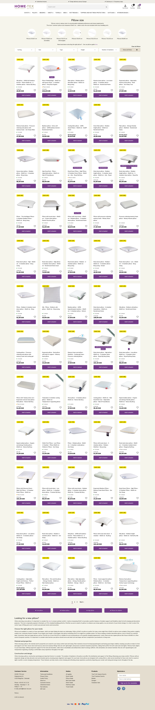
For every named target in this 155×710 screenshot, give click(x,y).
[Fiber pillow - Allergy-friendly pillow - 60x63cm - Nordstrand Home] (129, 113)
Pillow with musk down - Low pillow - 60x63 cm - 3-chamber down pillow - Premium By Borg (51, 490)
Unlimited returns (45, 685)
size (50, 621)
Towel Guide (69, 687)
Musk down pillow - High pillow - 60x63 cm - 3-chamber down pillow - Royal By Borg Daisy (102, 354)
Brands (94, 678)
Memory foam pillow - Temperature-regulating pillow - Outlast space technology (128, 581)
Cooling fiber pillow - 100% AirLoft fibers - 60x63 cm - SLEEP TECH (77, 128)
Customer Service (45, 683)
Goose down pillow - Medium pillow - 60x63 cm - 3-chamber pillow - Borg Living (25, 173)
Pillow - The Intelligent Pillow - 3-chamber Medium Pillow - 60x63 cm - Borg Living (25, 218)
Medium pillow (65, 610)
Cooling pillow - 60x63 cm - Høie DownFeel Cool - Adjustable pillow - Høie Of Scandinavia (102, 400)
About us (42, 680)
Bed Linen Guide (70, 680)
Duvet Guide (69, 676)
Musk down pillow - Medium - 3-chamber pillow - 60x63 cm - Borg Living (77, 264)
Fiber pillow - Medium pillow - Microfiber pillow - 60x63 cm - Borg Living (76, 82)
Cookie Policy (44, 678)
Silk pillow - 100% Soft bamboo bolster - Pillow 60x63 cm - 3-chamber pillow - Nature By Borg (77, 535)
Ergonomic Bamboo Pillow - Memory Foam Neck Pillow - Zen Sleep (102, 490)
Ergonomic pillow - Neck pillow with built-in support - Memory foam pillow (51, 354)
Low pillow (40, 610)
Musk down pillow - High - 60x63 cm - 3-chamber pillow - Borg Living (25, 264)
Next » (82, 602)
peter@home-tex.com (25, 689)
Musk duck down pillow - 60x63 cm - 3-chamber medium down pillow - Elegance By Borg (128, 445)
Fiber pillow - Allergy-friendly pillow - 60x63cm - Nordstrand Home (128, 128)
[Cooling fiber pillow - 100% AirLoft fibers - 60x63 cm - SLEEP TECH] (77, 113)
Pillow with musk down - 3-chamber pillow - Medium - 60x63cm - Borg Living (101, 445)
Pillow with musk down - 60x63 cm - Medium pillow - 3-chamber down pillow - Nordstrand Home (77, 218)
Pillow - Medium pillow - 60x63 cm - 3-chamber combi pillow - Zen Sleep (77, 445)
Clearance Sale (96, 683)
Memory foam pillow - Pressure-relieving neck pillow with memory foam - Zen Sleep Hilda (25, 128)
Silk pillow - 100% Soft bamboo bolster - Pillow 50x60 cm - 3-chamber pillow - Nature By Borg (25, 82)
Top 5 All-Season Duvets (99, 674)
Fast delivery (44, 687)
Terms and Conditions (46, 674)
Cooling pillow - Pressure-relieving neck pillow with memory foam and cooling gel (25, 354)
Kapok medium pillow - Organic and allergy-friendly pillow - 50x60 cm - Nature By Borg (128, 400)
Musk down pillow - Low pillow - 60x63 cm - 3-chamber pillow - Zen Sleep (25, 535)
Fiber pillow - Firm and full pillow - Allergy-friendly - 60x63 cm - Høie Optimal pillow (51, 581)
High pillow (91, 610)
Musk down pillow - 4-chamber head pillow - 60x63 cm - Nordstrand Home (102, 309)
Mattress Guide (70, 685)
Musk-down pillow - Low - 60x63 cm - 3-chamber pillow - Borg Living (128, 264)
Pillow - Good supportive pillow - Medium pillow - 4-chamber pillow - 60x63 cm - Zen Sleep (103, 581)
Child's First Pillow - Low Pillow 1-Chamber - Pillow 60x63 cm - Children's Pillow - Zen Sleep (51, 445)
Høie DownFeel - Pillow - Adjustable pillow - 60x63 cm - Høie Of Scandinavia (51, 173)
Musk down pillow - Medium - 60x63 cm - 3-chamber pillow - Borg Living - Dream (102, 264)
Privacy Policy (44, 676)
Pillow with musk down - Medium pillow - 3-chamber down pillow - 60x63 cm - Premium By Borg (77, 490)
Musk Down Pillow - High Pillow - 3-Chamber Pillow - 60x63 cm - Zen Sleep (128, 490)
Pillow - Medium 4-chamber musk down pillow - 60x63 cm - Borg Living (26, 309)
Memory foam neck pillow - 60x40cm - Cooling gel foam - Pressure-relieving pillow (76, 354)
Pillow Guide (69, 678)
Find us (16, 693)
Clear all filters (136, 46)
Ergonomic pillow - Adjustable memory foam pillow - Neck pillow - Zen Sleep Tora (128, 82)
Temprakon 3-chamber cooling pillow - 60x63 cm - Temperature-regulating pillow (51, 400)
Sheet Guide (69, 683)
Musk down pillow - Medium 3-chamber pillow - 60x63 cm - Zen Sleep (51, 535)
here (96, 44)
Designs (94, 680)
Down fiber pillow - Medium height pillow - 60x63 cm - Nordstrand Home (101, 128)
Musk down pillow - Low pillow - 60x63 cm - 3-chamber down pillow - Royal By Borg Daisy (128, 354)
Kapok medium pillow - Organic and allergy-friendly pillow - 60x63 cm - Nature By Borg (25, 445)
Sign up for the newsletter (129, 683)
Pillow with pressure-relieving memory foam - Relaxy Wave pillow (102, 218)
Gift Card (42, 689)
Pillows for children (116, 610)
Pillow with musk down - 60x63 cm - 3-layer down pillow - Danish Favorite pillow (51, 218)
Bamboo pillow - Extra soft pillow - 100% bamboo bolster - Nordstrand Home (51, 128)
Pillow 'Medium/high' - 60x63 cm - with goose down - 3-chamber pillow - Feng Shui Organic (51, 82)
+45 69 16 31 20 (24, 683)
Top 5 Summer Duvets (98, 676)
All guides (69, 674)
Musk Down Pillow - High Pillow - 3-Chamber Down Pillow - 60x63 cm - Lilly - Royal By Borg (77, 173)
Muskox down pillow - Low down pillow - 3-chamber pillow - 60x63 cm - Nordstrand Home (102, 82)
